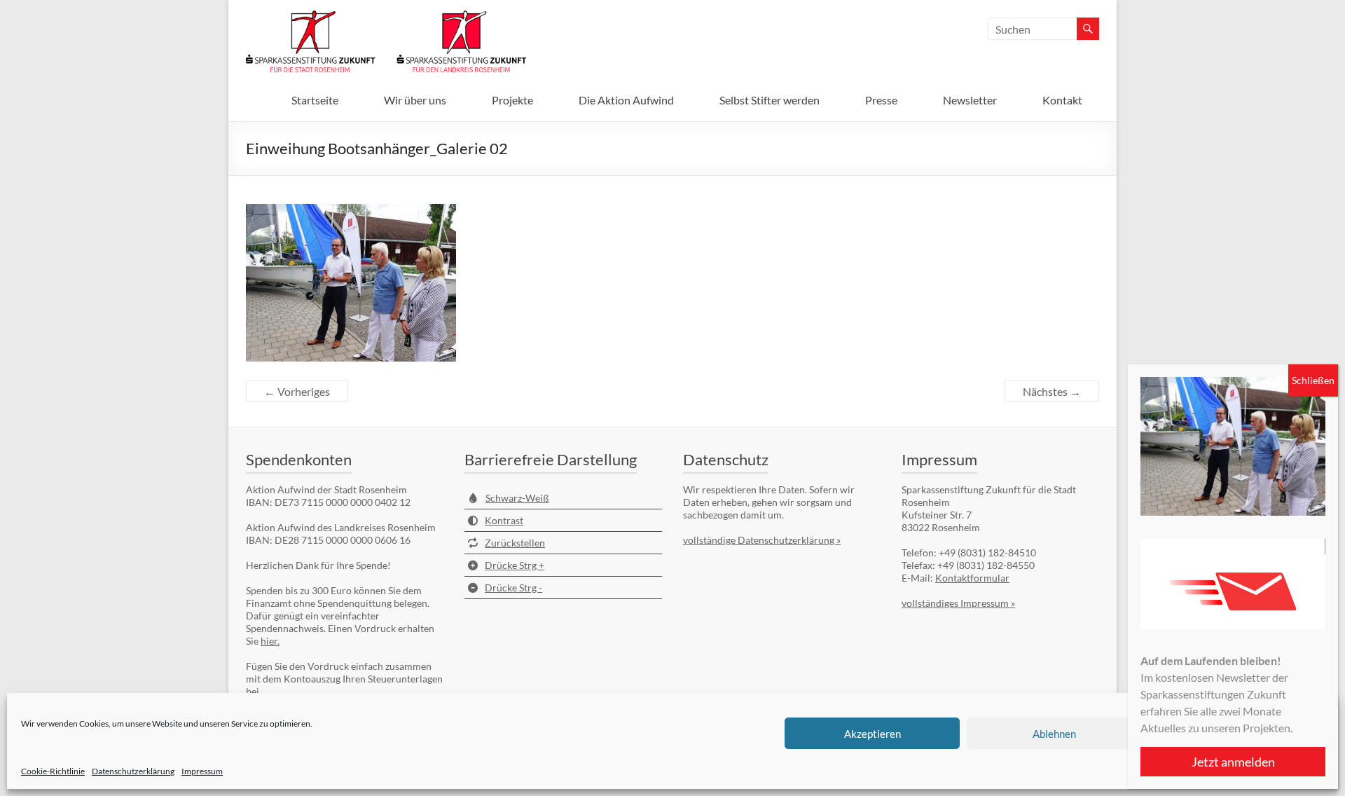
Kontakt (1062, 100)
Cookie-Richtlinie (53, 771)
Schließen (1313, 380)
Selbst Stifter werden (769, 100)
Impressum (202, 771)
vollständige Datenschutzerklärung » (762, 540)
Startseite (314, 100)
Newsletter (970, 100)
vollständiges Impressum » (958, 603)
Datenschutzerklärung (133, 771)
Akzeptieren (872, 733)
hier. (270, 641)
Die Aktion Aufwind (626, 100)
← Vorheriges (297, 391)
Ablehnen (1054, 733)
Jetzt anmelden (1233, 761)
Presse (881, 100)
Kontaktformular (972, 578)
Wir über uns (415, 100)
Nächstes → (1052, 391)
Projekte (512, 100)
